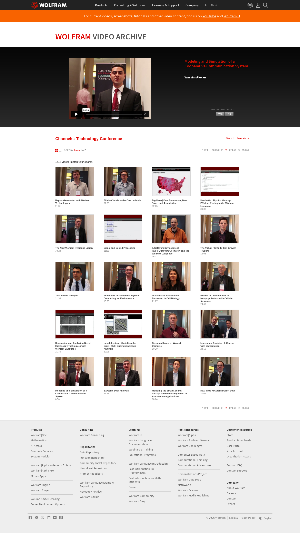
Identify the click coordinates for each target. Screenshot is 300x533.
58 (213, 150)
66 (247, 150)
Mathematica (39, 440)
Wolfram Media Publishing (193, 495)
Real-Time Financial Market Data (217, 390)
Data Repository (89, 452)
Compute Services (42, 451)
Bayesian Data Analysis (116, 390)
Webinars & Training (141, 449)
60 (222, 150)
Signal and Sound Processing (120, 248)
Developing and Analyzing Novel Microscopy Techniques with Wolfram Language (72, 346)
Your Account (235, 451)
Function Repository (92, 457)
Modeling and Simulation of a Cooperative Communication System (71, 393)
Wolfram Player (40, 490)
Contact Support (237, 470)
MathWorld (184, 485)
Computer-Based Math (191, 454)
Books (132, 487)
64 (239, 150)
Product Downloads (239, 440)
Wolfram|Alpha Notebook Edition (51, 465)
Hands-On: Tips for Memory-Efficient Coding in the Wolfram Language (217, 203)
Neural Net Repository (93, 468)
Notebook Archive (91, 491)
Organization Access (239, 456)
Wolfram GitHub (89, 497)
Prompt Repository (91, 473)
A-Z (84, 150)
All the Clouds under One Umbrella (122, 200)
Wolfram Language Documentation (140, 442)
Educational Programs (142, 455)
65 (243, 150)
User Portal (233, 446)
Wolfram (101, 36)
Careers (231, 493)
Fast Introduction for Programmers (141, 470)
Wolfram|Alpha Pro (42, 470)
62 (230, 150)
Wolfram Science (188, 490)
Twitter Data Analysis (66, 295)
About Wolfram (236, 488)
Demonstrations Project (192, 474)
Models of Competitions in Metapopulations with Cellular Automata (216, 298)
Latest (77, 150)
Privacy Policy (247, 518)
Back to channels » (237, 138)
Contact (231, 498)
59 (217, 150)
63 (234, 150)
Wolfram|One (39, 435)
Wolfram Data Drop (189, 479)
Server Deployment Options (48, 504)
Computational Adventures (194, 465)
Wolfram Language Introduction (148, 463)
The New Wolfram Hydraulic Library (74, 248)
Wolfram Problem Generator (195, 440)
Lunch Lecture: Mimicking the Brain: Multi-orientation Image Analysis (120, 346)
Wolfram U (232, 16)
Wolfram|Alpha (187, 435)
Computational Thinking (193, 460)
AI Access (36, 446)
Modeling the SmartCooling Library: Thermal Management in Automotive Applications (169, 393)
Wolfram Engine (40, 485)
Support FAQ (234, 465)
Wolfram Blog (137, 501)
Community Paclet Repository (98, 463)
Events (231, 504)
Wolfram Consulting (92, 435)
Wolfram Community (141, 496)
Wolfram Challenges (190, 446)
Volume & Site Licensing (45, 499)
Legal (232, 518)
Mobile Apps (38, 476)
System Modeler (40, 456)
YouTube (209, 16)
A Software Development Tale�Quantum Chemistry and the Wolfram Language (170, 251)
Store (230, 435)
